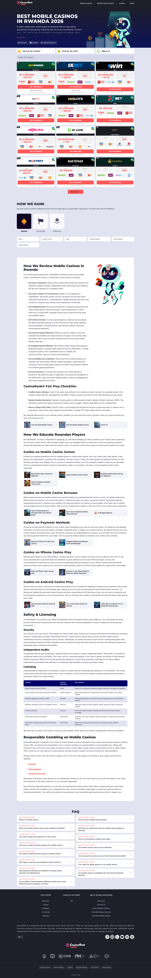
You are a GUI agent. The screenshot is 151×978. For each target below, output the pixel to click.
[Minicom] (44, 956)
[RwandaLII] (52, 956)
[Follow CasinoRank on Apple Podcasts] (132, 937)
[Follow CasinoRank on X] (117, 937)
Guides (122, 3)
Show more (74, 192)
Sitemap (46, 916)
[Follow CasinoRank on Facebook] (107, 937)
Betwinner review (36, 90)
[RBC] (80, 956)
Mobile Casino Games (105, 3)
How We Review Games (101, 916)
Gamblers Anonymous (37, 773)
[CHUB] (65, 956)
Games (46, 904)
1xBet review (75, 90)
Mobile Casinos (86, 3)
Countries (46, 912)
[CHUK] (94, 956)
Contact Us (101, 904)
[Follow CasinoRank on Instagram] (112, 937)
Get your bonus (36, 87)
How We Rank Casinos (101, 908)
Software (45, 908)
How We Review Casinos (101, 912)
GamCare (32, 764)
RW (19, 937)
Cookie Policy (75, 975)
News (132, 3)
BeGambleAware (35, 769)
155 (71, 901)
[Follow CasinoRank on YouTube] (122, 937)
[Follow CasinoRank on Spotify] (127, 937)
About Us (101, 901)
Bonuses (45, 901)
